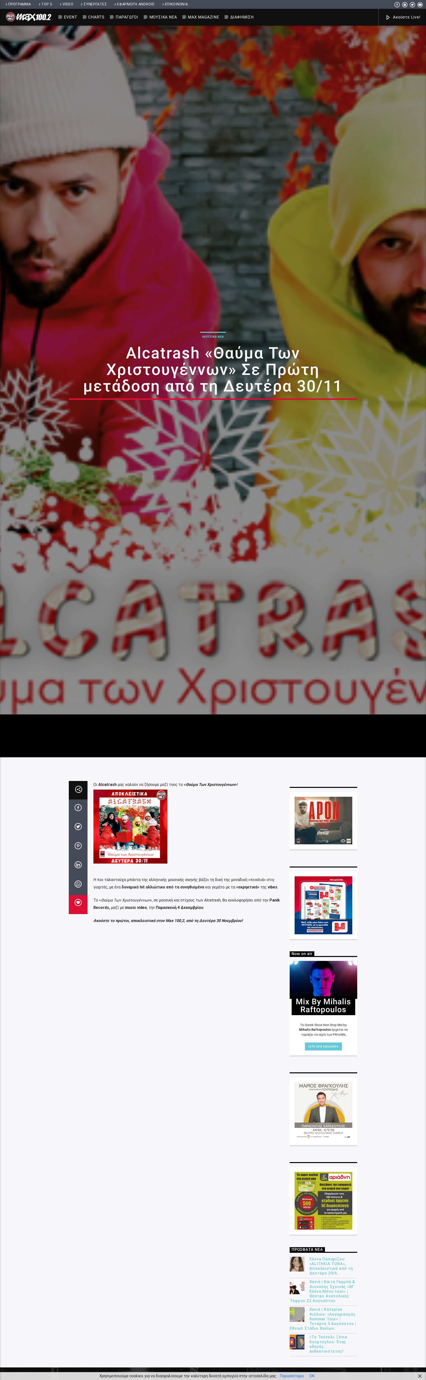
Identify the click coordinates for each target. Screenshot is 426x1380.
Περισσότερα (291, 1376)
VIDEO (68, 4)
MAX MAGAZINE (203, 17)
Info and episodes (323, 1100)
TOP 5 (46, 4)
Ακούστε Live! (406, 17)
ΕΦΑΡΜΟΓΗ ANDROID (136, 4)
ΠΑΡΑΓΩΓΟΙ (127, 17)
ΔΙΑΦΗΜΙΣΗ (242, 17)
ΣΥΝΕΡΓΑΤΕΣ (95, 4)
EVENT (70, 17)
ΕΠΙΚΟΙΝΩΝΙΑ (176, 4)
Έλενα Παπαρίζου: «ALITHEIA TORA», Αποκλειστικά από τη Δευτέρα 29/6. (331, 1320)
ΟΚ (312, 1376)
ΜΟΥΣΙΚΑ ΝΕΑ (163, 17)
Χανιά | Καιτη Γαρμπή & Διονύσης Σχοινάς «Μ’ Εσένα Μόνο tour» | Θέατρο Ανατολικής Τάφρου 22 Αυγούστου (322, 1345)
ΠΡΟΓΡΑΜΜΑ (19, 4)
